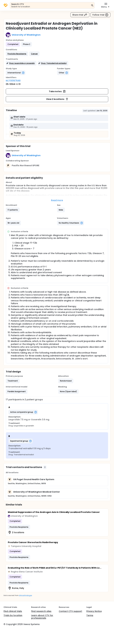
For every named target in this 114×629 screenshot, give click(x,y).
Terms (89, 615)
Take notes (55, 91)
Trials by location (13, 615)
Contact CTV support (70, 611)
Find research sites (41, 611)
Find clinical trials (13, 611)
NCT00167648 (13, 80)
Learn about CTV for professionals (42, 616)
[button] (17, 53)
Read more (57, 200)
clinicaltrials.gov (25, 595)
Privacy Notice (94, 611)
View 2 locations (55, 99)
